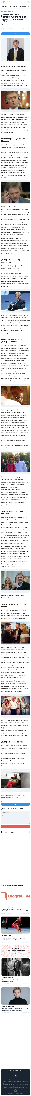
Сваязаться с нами (15, 1070)
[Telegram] (16, 1075)
